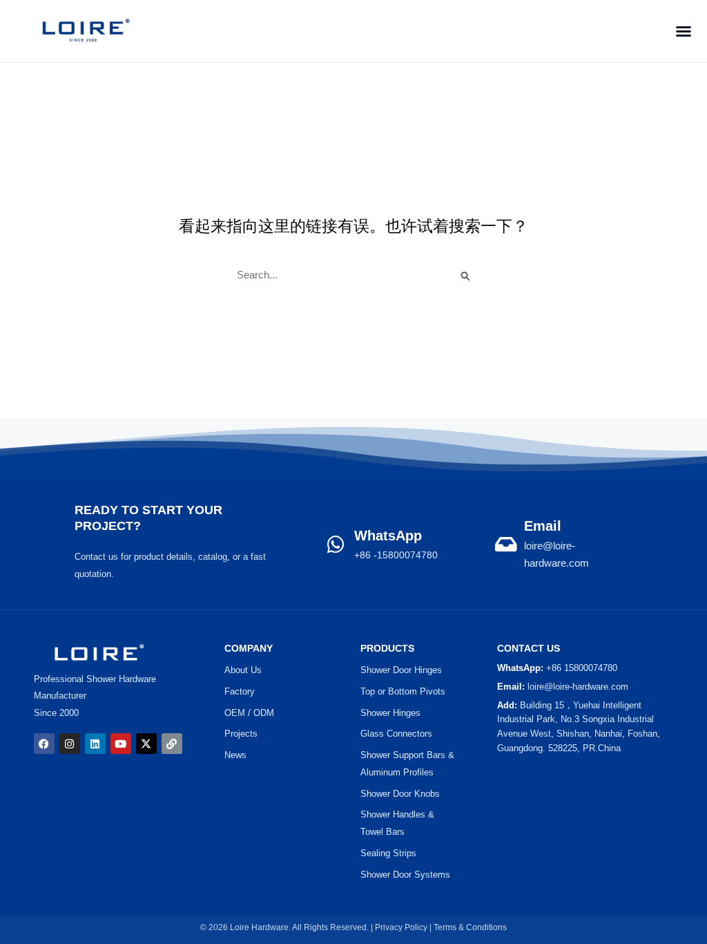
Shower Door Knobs (400, 794)
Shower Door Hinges (401, 670)
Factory (239, 691)
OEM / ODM (249, 713)
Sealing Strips (388, 853)
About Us (243, 670)
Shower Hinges (390, 713)
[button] (679, 31)
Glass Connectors (396, 733)
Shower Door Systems (405, 874)
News (235, 755)
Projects (241, 733)
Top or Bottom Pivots (402, 691)
